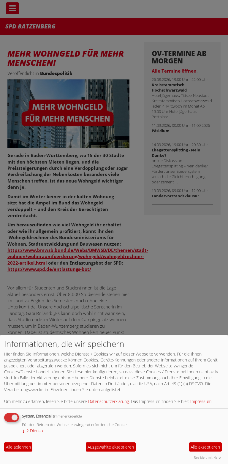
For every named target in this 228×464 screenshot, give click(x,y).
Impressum (200, 401)
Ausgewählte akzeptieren (111, 447)
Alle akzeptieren (205, 447)
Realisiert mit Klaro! (207, 457)
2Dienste (33, 430)
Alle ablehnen (18, 447)
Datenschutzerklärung (108, 401)
